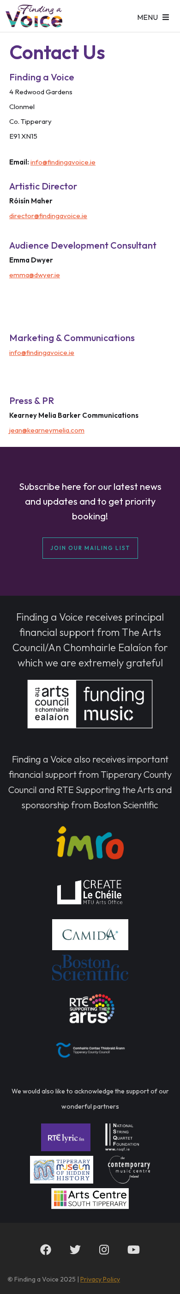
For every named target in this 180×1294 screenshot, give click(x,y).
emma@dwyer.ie (34, 274)
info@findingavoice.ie (63, 162)
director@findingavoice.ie (48, 215)
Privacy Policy (100, 1279)
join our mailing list (90, 547)
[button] (153, 16)
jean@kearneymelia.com (46, 430)
